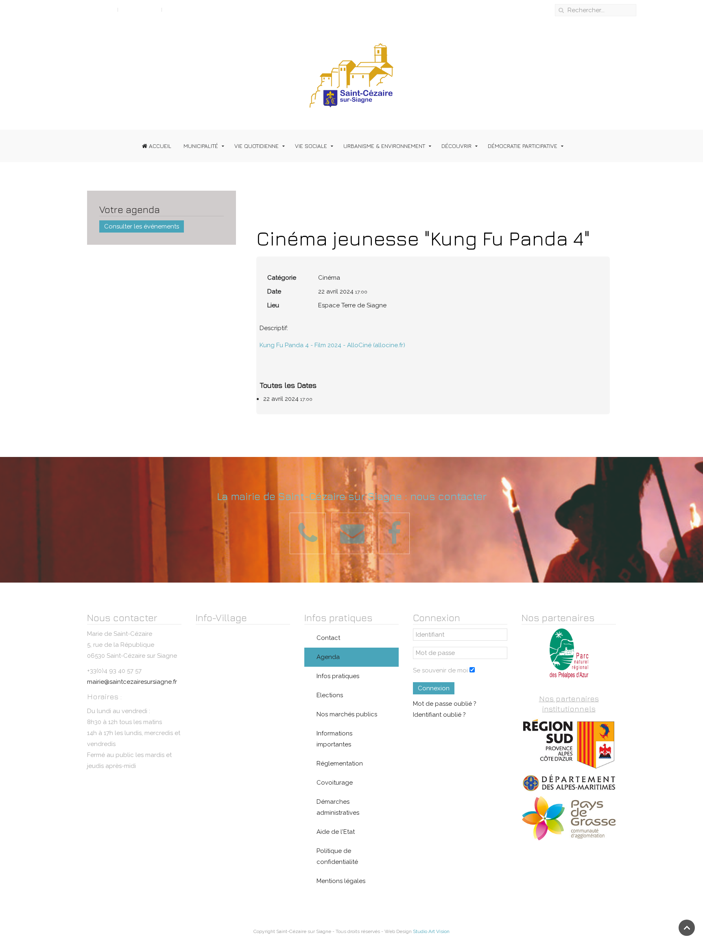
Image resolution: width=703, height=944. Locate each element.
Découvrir (456, 145)
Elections (330, 695)
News (174, 9)
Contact (328, 638)
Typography (139, 9)
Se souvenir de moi (440, 670)
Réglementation (340, 763)
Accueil (159, 145)
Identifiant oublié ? (439, 714)
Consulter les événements (141, 226)
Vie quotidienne (256, 145)
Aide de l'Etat (336, 831)
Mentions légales (341, 881)
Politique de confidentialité (337, 856)
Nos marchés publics (347, 714)
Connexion (434, 688)
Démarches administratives (338, 807)
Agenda (328, 657)
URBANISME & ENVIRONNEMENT (384, 145)
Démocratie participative (522, 145)
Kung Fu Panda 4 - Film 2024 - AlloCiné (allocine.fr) (332, 345)
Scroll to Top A (92, 9)
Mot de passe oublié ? (444, 703)
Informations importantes (334, 739)
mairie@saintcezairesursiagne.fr (132, 681)
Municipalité (200, 145)
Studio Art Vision (431, 931)
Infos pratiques (338, 676)
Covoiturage (335, 782)
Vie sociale (311, 145)
